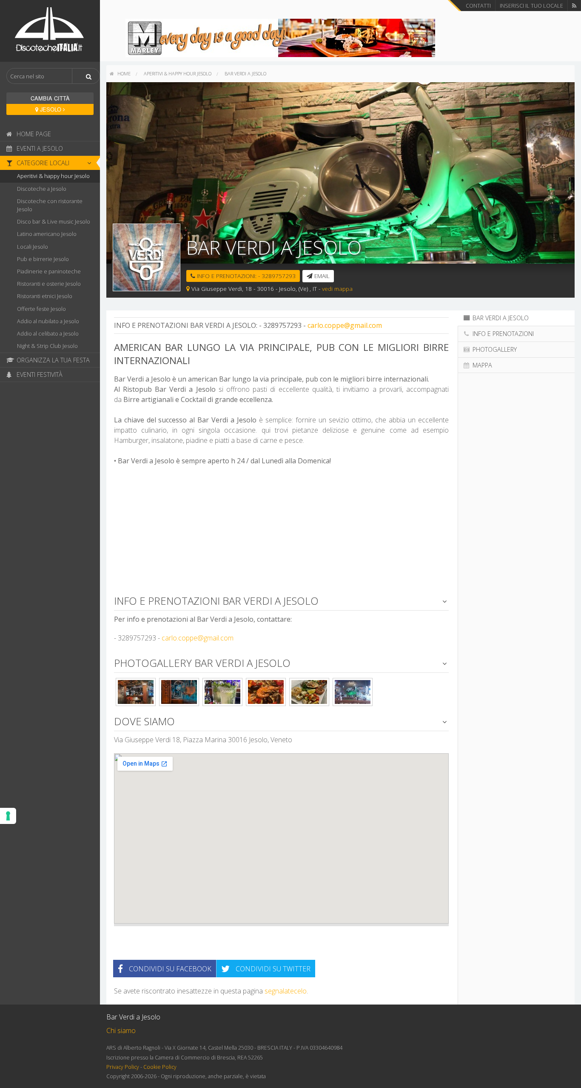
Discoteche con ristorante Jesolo (50, 205)
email (321, 276)
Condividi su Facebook (169, 968)
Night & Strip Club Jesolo (47, 346)
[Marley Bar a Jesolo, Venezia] (280, 37)
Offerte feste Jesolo (41, 309)
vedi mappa (337, 288)
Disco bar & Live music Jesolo (53, 221)
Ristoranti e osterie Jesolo (49, 283)
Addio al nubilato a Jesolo (48, 321)
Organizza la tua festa (52, 360)
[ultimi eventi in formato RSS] (574, 5)
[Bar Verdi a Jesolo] (135, 692)
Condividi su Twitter (272, 968)
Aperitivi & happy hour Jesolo (53, 176)
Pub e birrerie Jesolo (43, 259)
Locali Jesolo (32, 246)
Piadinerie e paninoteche (49, 271)
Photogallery (494, 349)
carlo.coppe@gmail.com (345, 325)
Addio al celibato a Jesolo (48, 333)
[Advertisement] (281, 534)
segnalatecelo (286, 991)
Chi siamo (121, 1030)
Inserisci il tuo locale (531, 5)
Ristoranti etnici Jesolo (44, 296)
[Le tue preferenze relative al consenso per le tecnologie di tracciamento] (8, 816)
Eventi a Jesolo (39, 148)
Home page (33, 134)
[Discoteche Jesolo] (50, 30)
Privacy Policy (122, 1067)
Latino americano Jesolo (47, 234)
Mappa (481, 365)
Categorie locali (42, 163)
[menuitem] (120, 74)
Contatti (478, 5)
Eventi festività (39, 374)
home (123, 73)
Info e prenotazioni (502, 334)
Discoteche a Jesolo (41, 188)
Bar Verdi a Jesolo (245, 73)
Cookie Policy (160, 1067)
